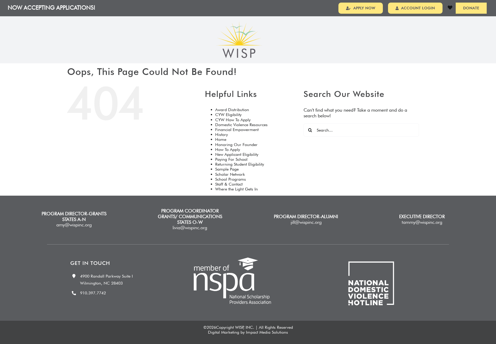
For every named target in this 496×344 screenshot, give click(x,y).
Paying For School (231, 159)
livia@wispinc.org (190, 227)
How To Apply (227, 149)
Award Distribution (232, 109)
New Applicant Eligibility (236, 154)
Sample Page (227, 169)
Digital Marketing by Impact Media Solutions (248, 332)
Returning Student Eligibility (239, 164)
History (221, 134)
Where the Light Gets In (236, 189)
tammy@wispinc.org (422, 222)
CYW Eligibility (228, 114)
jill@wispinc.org (306, 222)
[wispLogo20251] (239, 23)
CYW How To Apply (233, 119)
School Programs (230, 179)
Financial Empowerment (237, 129)
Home (220, 139)
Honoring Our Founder (236, 144)
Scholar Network (230, 174)
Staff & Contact (229, 184)
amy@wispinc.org (74, 224)
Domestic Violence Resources (241, 124)
